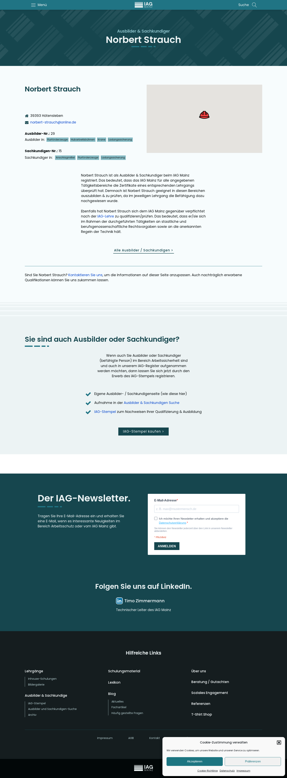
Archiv (32, 715)
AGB (131, 738)
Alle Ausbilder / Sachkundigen (143, 250)
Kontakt (154, 738)
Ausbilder (126, 31)
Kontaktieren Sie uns (85, 275)
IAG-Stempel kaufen (143, 431)
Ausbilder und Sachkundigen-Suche (52, 709)
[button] (279, 742)
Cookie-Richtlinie (207, 770)
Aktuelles (117, 701)
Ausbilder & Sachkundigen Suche (151, 402)
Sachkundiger (156, 31)
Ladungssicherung (120, 139)
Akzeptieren (194, 761)
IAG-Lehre (105, 216)
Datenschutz (227, 770)
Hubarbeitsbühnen (83, 139)
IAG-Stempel (105, 411)
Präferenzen (253, 761)
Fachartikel (118, 707)
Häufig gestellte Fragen (127, 713)
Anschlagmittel (65, 157)
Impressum (243, 770)
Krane (101, 139)
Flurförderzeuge (57, 139)
